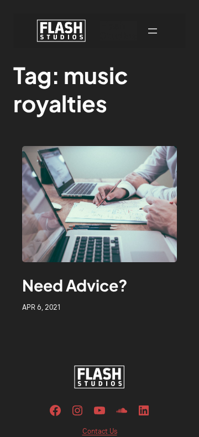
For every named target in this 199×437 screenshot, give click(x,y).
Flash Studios (118, 30)
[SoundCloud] (121, 410)
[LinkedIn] (143, 410)
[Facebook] (55, 410)
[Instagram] (77, 410)
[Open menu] (152, 31)
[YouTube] (99, 410)
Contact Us (99, 431)
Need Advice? (75, 285)
